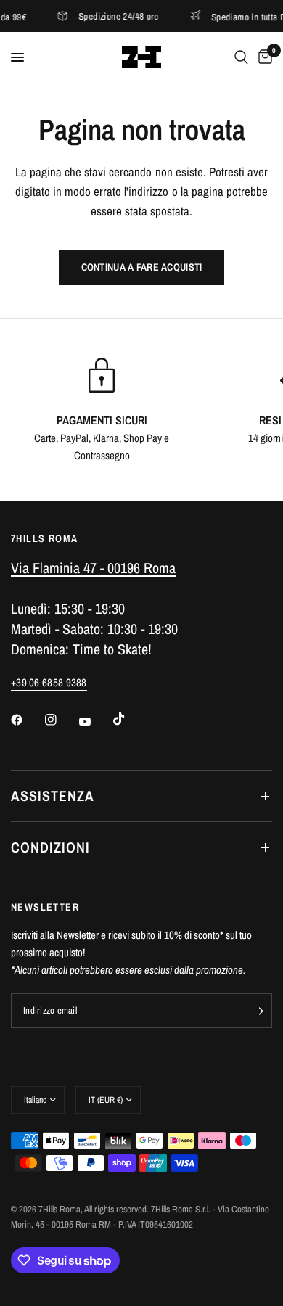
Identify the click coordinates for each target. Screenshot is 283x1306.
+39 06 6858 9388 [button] (49, 682)
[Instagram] (61, 720)
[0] (262, 57)
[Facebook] (27, 720)
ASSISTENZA (52, 795)
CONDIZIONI (50, 847)
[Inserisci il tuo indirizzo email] (257, 1010)
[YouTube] (95, 721)
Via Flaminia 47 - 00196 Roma (93, 568)
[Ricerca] (241, 57)
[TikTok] (129, 719)
